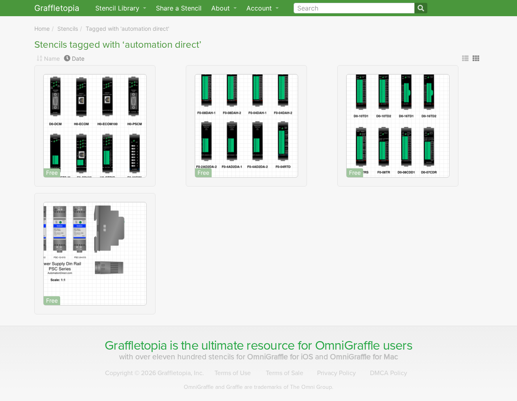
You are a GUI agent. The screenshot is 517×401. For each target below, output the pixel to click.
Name (52, 58)
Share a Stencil (179, 8)
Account (260, 8)
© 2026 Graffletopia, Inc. (154, 373)
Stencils (67, 28)
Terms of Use (232, 373)
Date (78, 58)
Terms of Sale (284, 373)
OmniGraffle (347, 345)
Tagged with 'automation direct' (127, 28)
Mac (364, 356)
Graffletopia (56, 8)
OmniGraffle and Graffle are (258, 387)
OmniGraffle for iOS (281, 356)
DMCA (388, 373)
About (221, 8)
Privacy (336, 373)
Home (42, 28)
